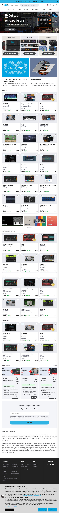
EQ (41, 166)
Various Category (25, 105)
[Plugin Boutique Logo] (5, 5)
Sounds (4, 471)
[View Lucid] (11, 199)
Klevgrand (25, 167)
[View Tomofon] (29, 158)
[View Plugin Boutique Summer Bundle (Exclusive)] (29, 97)
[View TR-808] (48, 258)
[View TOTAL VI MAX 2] (48, 118)
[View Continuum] (29, 199)
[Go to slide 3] (29, 31)
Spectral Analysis (6, 105)
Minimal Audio (7, 208)
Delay (4, 186)
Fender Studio (45, 187)
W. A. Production (45, 147)
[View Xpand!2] (29, 303)
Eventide (43, 167)
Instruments (6, 464)
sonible (5, 167)
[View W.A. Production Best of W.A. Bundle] (48, 138)
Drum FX (23, 186)
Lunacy (24, 147)
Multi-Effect (23, 145)
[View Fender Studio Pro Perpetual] (48, 179)
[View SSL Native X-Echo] (11, 179)
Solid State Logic (7, 187)
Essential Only (42, 510)
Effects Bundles (6, 145)
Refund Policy (24, 469)
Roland (24, 126)
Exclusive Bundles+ (27, 106)
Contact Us (35, 464)
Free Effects (14, 464)
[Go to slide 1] (26, 31)
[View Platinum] (11, 118)
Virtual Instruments (25, 310)
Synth (41, 105)
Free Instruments (7, 478)
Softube (43, 208)
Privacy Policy (24, 466)
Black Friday (14, 471)
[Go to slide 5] (32, 31)
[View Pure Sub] (11, 258)
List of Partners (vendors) (11, 506)
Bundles (5, 473)
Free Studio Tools (15, 466)
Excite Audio (6, 106)
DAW (41, 186)
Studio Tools (5, 466)
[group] (11, 102)
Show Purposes (9, 510)
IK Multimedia (45, 126)
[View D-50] (29, 118)
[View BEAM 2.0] (29, 138)
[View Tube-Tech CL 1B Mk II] (48, 199)
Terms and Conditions (26, 464)
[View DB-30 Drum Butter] (29, 179)
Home (12, 5)
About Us (35, 466)
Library (17, 5)
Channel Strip (6, 166)
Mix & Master (5, 125)
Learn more (40, 1)
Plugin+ (13, 476)
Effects (4, 469)
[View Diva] (48, 97)
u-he (42, 106)
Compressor (42, 206)
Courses (13, 469)
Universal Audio (7, 147)
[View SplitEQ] (48, 158)
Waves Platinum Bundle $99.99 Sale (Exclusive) (26, 380)
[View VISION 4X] (11, 97)
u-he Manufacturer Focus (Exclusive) (9, 380)
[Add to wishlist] (17, 94)
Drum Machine (43, 265)
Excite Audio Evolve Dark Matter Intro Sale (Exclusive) (45, 380)
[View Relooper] (48, 238)
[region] (29, 498)
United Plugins (26, 208)
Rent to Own (14, 478)
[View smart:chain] (11, 158)
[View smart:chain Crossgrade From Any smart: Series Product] (29, 283)
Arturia (5, 267)
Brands (4, 480)
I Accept (52, 510)
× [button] (57, 1)
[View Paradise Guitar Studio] (11, 138)
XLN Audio (25, 187)
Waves (5, 126)
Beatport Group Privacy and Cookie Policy (31, 495)
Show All (55, 365)
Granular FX (5, 206)
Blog (4, 476)
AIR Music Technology (27, 312)
